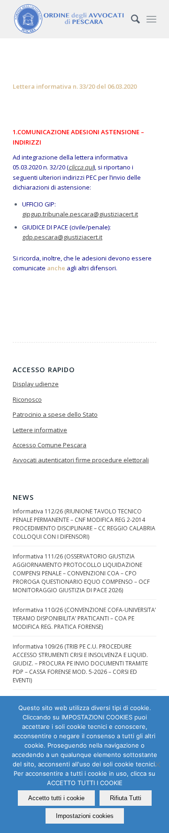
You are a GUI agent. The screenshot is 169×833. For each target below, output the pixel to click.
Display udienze (36, 384)
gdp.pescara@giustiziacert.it (62, 237)
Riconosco (27, 399)
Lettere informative (40, 430)
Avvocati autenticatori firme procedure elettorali (81, 460)
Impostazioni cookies (85, 815)
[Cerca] (131, 19)
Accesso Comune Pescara (49, 445)
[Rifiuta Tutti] (157, 764)
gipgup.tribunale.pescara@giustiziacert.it (80, 214)
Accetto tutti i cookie (56, 798)
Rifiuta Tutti (125, 798)
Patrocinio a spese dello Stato (55, 414)
